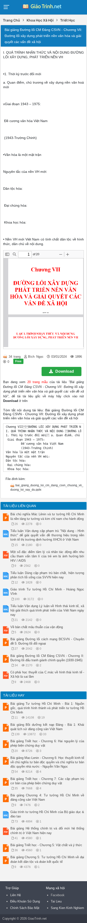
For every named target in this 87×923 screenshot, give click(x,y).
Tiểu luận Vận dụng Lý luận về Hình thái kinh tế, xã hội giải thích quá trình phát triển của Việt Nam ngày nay (47, 610)
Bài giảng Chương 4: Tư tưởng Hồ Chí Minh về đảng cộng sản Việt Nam (47, 797)
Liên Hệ (15, 895)
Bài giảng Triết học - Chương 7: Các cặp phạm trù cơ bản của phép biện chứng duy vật (47, 781)
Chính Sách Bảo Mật (24, 908)
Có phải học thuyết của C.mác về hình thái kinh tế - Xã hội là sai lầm (47, 674)
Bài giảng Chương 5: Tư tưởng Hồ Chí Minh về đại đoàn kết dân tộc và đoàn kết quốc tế (47, 859)
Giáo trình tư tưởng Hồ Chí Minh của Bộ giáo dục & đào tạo (47, 814)
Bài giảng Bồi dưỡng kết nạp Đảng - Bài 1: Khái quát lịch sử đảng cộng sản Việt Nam (47, 727)
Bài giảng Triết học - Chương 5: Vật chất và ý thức (46, 845)
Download (64, 371)
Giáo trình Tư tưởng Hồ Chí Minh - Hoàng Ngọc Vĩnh (47, 592)
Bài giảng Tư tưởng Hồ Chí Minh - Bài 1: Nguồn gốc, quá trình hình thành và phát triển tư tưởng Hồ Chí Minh (47, 708)
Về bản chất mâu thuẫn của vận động (36, 627)
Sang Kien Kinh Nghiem (67, 908)
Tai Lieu (56, 901)
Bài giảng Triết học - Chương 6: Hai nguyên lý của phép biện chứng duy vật (47, 743)
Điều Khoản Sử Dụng (25, 901)
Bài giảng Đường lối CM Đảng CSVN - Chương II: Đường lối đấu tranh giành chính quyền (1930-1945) (47, 658)
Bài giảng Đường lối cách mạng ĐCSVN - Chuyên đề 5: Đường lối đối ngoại (47, 641)
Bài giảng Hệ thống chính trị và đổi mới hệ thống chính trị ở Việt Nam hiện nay (47, 831)
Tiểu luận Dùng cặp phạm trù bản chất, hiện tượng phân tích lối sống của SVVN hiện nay (47, 575)
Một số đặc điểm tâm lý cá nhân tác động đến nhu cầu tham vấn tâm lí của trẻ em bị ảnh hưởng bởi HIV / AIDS (47, 556)
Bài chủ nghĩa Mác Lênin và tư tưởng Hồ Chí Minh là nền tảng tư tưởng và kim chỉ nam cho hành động (47, 516)
